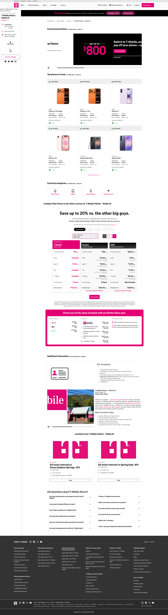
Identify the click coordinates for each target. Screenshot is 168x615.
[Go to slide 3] (114, 68)
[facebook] (5, 61)
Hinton (69, 21)
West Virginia (60, 21)
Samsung (107, 407)
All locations (50, 21)
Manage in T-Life (113, 13)
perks (127, 400)
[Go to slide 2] (86, 68)
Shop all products (94, 175)
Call (10, 50)
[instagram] (15, 61)
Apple (101, 407)
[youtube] (12, 61)
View (70, 480)
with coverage (116, 400)
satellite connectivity (132, 403)
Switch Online (128, 13)
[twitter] (9, 61)
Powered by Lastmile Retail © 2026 (84, 612)
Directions (10, 43)
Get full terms (91, 57)
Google (117, 407)
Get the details (94, 51)
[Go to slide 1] (58, 68)
